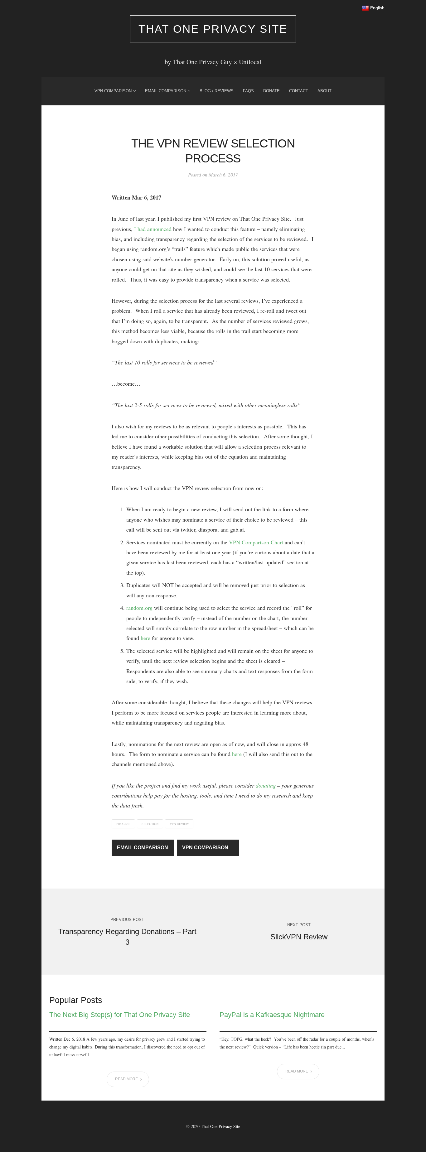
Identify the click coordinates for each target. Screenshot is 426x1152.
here (145, 638)
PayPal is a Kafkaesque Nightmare (272, 1015)
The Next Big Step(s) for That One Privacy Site (119, 1015)
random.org (139, 607)
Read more (127, 1079)
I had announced (153, 229)
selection (150, 824)
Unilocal (250, 61)
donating (266, 785)
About (324, 91)
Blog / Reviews (217, 91)
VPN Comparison (113, 91)
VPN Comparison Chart (256, 542)
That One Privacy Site (212, 29)
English (377, 7)
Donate (271, 91)
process (123, 824)
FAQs (248, 91)
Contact (298, 91)
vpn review (179, 824)
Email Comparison (165, 91)
